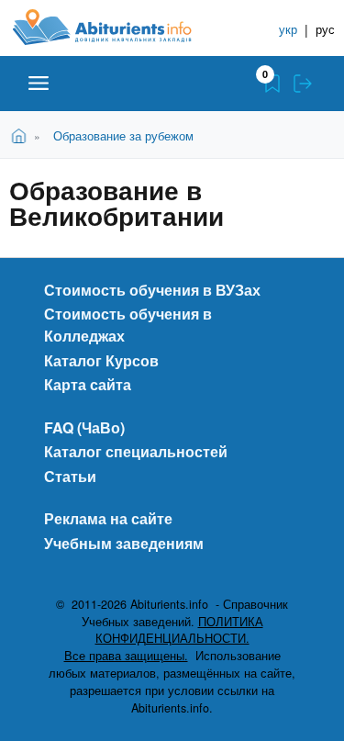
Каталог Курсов (101, 360)
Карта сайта (87, 384)
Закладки (272, 83)
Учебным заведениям (124, 543)
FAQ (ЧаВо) (84, 427)
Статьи (70, 476)
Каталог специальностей (135, 451)
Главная (22, 134)
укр (288, 29)
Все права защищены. (126, 655)
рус (325, 29)
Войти (302, 83)
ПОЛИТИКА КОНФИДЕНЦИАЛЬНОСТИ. (179, 630)
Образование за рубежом (123, 135)
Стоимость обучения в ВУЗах (152, 289)
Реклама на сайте (108, 518)
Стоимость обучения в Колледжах (128, 324)
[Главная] (116, 27)
